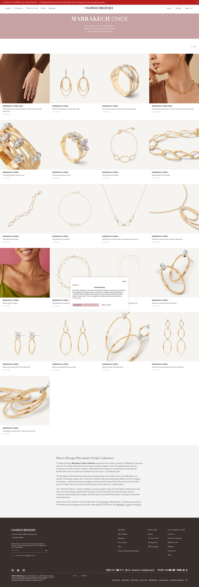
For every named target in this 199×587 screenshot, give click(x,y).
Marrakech (120, 505)
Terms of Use (143, 580)
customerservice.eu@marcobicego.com (24, 534)
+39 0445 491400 (17, 537)
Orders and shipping (174, 538)
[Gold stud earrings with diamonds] (174, 273)
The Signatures (153, 542)
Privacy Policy (116, 580)
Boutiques (121, 538)
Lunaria (129, 505)
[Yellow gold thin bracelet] (174, 145)
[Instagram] (18, 570)
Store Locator (122, 542)
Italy (74, 575)
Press (119, 546)
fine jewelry (103, 502)
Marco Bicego (122, 534)
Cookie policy (76, 298)
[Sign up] (46, 550)
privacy (166, 570)
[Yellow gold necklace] (25, 273)
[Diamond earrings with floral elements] (25, 337)
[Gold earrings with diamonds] (124, 337)
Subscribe (170, 577)
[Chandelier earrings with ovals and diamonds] (25, 400)
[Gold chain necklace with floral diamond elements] (124, 209)
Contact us (171, 534)
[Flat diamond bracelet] (25, 209)
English (84, 575)
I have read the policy (162, 570)
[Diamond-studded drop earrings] (75, 337)
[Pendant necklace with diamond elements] (174, 209)
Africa (138, 505)
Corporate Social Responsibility (128, 551)
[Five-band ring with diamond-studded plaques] (124, 78)
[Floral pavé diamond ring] (75, 145)
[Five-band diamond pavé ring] (25, 145)
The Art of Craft (32, 8)
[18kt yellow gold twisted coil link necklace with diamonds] (174, 78)
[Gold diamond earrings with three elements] (174, 337)
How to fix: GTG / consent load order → (92, 2)
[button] (76, 285)
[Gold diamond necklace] (75, 209)
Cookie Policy (125, 580)
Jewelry (150, 534)
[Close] (193, 546)
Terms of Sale (134, 580)
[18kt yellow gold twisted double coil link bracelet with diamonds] (25, 78)
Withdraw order (173, 542)
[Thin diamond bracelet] (124, 145)
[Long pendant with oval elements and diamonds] (124, 273)
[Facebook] (13, 570)
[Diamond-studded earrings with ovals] (75, 78)
